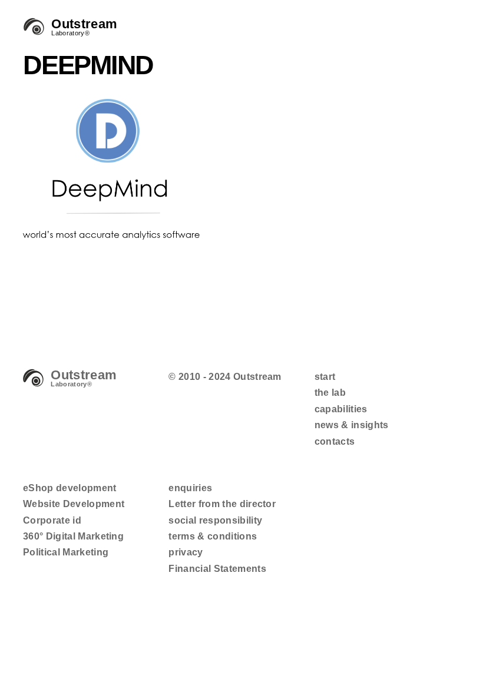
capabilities (341, 409)
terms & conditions (212, 536)
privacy (185, 552)
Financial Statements (217, 569)
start (325, 377)
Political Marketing (65, 552)
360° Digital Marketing (73, 536)
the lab (330, 393)
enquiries (190, 488)
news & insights (352, 425)
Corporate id (52, 520)
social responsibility (215, 520)
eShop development (70, 488)
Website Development (73, 504)
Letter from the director (222, 504)
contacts (335, 441)
